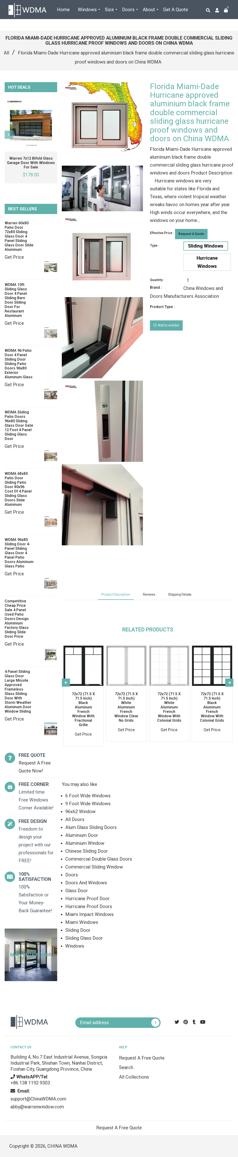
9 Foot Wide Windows (88, 803)
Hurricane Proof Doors (88, 906)
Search (126, 1067)
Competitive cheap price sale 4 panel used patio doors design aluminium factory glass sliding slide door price (17, 619)
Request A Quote (191, 234)
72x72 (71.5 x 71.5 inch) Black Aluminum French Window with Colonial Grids (212, 707)
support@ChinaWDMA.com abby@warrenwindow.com (38, 1099)
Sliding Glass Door (84, 938)
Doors (71, 875)
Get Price (14, 257)
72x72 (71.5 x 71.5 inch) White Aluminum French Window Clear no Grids (126, 707)
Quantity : (157, 280)
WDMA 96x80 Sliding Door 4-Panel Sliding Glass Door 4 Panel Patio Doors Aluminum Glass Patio (19, 552)
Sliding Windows (205, 246)
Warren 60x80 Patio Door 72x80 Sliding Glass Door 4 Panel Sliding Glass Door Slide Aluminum (19, 236)
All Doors (74, 819)
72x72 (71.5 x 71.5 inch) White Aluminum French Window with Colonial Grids (169, 707)
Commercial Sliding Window (94, 867)
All (6, 53)
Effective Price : (162, 233)
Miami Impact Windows (89, 914)
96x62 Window (80, 811)
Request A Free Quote (142, 1058)
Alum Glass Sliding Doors (91, 827)
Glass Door (76, 890)
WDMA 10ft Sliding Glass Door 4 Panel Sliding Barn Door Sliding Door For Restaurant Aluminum (16, 300)
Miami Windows (81, 922)
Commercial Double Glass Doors (98, 859)
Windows (74, 946)
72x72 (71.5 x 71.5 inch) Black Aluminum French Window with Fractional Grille (83, 709)
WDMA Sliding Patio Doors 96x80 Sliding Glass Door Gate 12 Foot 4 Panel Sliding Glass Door (19, 425)
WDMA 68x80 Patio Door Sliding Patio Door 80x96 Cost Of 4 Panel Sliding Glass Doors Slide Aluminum (18, 489)
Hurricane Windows (207, 262)
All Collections (134, 1077)
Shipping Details (180, 594)
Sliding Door (77, 930)
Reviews (149, 594)
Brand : (156, 287)
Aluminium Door (81, 835)
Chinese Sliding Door (86, 851)
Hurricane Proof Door (87, 898)
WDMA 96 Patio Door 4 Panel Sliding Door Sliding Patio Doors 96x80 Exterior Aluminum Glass (19, 363)
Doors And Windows (86, 882)
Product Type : (162, 307)
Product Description (115, 594)
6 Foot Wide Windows (88, 795)
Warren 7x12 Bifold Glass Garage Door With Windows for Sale (31, 162)
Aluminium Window (84, 843)
